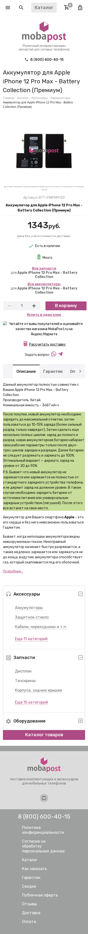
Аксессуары (39, 98)
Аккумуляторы (29, 607)
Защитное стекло (32, 617)
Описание (26, 371)
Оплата (29, 921)
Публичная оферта (40, 895)
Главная (8, 98)
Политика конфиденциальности (43, 830)
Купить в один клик (44, 315)
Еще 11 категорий (31, 638)
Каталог (22, 98)
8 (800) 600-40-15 (47, 60)
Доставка (31, 912)
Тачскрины (25, 680)
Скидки (29, 886)
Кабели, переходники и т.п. (41, 626)
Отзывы (29, 904)
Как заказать (34, 868)
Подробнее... (13, 571)
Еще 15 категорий (31, 702)
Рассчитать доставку (47, 344)
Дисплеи (23, 671)
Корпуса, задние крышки (38, 690)
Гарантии (53, 371)
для (44, 272)
